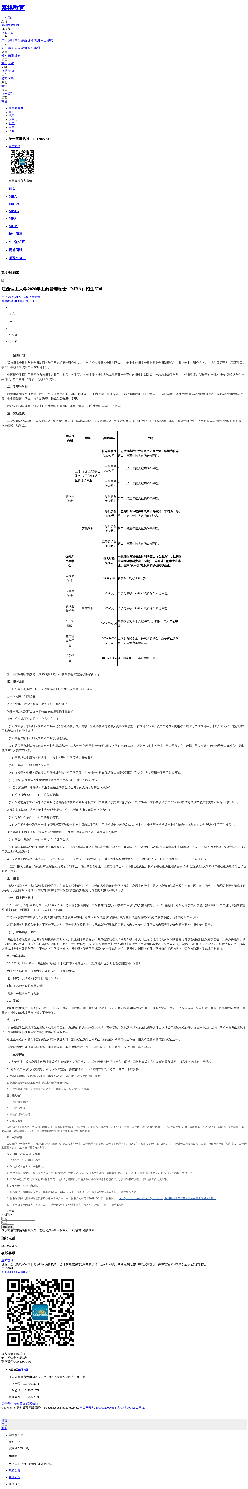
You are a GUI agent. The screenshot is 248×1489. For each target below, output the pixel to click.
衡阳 (11, 55)
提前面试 (16, 250)
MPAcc (14, 211)
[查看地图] (23, 1369)
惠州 (37, 40)
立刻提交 (7, 1226)
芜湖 (11, 70)
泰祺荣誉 (19, 1403)
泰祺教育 (13, 7)
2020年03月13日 (24, 300)
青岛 (11, 78)
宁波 (11, 63)
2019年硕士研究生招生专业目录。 (192, 924)
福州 (4, 93)
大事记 (13, 119)
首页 (12, 111)
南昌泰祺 (7, 300)
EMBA (14, 204)
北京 (11, 32)
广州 (4, 40)
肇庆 (50, 40)
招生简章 (16, 234)
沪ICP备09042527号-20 (131, 1407)
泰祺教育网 (16, 108)
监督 (12, 127)
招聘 (12, 130)
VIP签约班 (17, 242)
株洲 (17, 55)
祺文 (12, 123)
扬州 (30, 48)
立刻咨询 (7, 1260)
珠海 (30, 40)
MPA (13, 218)
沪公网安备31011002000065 (97, 1407)
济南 (4, 78)
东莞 (17, 40)
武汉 (4, 86)
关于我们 (7, 1403)
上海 (4, 32)
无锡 (17, 48)
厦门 (11, 93)
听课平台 (17, 258)
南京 (11, 48)
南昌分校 (7, 297)
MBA (13, 196)
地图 (12, 115)
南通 (37, 48)
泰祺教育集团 (10, 25)
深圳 (11, 40)
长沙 (4, 55)
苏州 (4, 48)
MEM (13, 226)
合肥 (4, 70)
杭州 (4, 63)
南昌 (4, 101)
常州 (24, 48)
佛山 (24, 40)
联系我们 (32, 1403)
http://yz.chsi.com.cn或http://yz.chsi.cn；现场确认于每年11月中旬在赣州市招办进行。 (167, 1198)
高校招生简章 (31, 297)
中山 (43, 40)
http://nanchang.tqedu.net (15, 1271)
